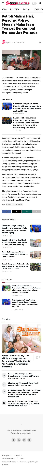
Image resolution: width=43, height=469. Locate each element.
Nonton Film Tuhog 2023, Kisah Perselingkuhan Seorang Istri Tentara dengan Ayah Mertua (23, 376)
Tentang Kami (6, 455)
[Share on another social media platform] (36, 211)
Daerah (26, 9)
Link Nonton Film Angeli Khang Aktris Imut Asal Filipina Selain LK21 (23, 384)
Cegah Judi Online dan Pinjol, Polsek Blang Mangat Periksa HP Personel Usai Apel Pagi (14, 242)
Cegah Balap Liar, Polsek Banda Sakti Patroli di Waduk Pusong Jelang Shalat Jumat (15, 266)
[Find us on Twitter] (19, 440)
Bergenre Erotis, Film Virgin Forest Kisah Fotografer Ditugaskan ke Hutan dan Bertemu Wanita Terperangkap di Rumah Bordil (24, 393)
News (4, 9)
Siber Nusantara (11, 462)
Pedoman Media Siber (9, 458)
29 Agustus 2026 (7, 247)
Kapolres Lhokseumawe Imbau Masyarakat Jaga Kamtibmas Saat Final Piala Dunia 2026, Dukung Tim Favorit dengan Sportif (26, 123)
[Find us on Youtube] (29, 440)
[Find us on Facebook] (13, 440)
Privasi (22, 458)
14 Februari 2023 (19, 42)
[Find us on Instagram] (24, 440)
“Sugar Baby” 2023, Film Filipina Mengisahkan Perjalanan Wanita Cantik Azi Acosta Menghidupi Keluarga (16, 361)
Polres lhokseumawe (14, 204)
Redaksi (17, 455)
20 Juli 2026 (17, 130)
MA (9, 42)
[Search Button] (40, 3)
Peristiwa (14, 9)
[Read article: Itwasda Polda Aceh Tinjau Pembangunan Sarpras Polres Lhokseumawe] (35, 255)
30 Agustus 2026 (19, 114)
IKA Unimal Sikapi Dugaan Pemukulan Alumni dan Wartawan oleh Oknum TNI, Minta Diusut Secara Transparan (26, 289)
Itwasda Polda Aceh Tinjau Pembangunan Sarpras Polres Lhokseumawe (14, 254)
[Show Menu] (3, 3)
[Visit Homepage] (18, 3)
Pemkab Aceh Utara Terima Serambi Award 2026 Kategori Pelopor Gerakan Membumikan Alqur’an (25, 303)
